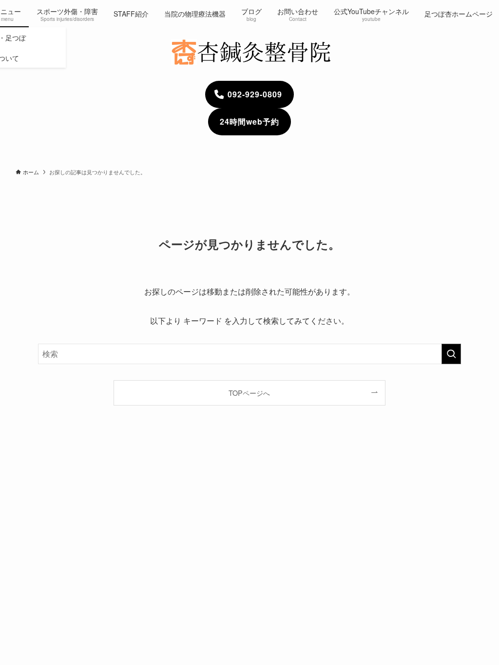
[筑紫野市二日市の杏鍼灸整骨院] (249, 52)
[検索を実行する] (451, 354)
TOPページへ (249, 393)
